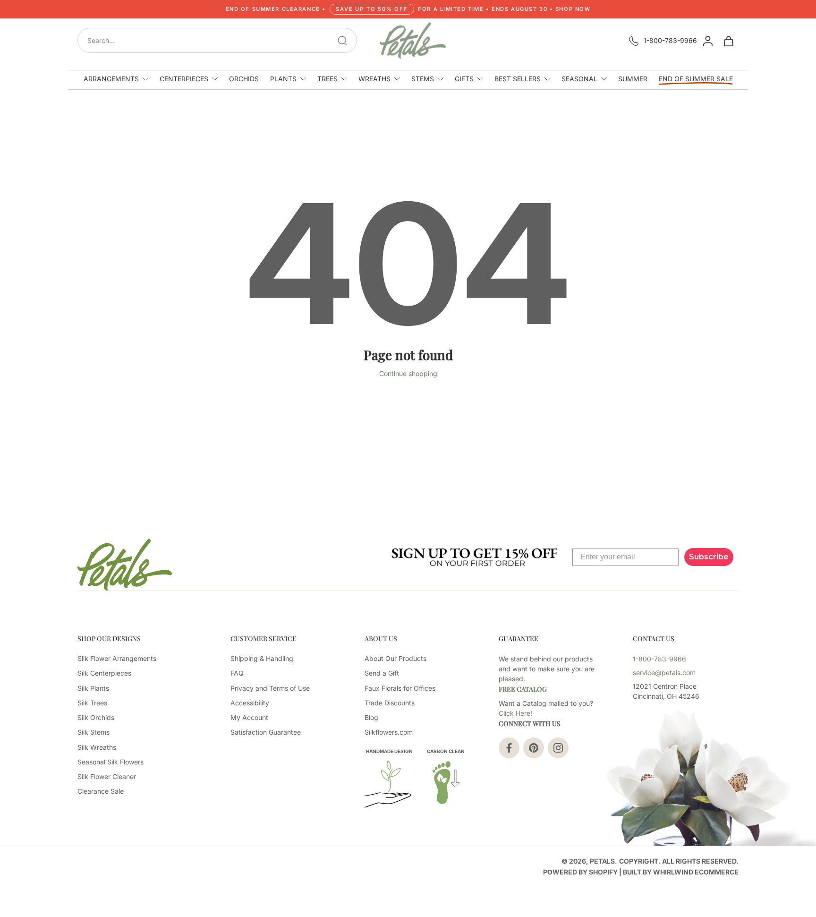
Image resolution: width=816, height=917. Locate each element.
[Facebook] (509, 747)
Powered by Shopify (580, 872)
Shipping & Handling (261, 658)
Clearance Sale (100, 791)
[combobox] (220, 40)
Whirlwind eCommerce (696, 872)
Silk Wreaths (96, 747)
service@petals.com (664, 672)
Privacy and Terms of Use (270, 688)
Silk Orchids (95, 717)
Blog (371, 717)
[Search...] (342, 40)
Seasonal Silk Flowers (110, 762)
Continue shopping (408, 373)
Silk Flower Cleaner (106, 776)
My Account (249, 717)
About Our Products (395, 658)
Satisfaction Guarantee (265, 732)
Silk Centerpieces (104, 673)
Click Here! (515, 713)
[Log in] (707, 40)
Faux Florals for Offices (400, 688)
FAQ (237, 673)
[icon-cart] (728, 40)
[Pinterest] (533, 747)
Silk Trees (92, 703)
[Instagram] (558, 747)
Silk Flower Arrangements (116, 658)
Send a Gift (382, 673)
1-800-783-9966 (670, 40)
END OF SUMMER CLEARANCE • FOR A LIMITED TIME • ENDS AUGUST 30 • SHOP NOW (408, 9)
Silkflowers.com (389, 732)
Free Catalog (523, 689)
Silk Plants (93, 688)
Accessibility (249, 703)
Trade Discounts (390, 703)
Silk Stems (93, 732)
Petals (602, 861)
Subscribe (709, 556)
